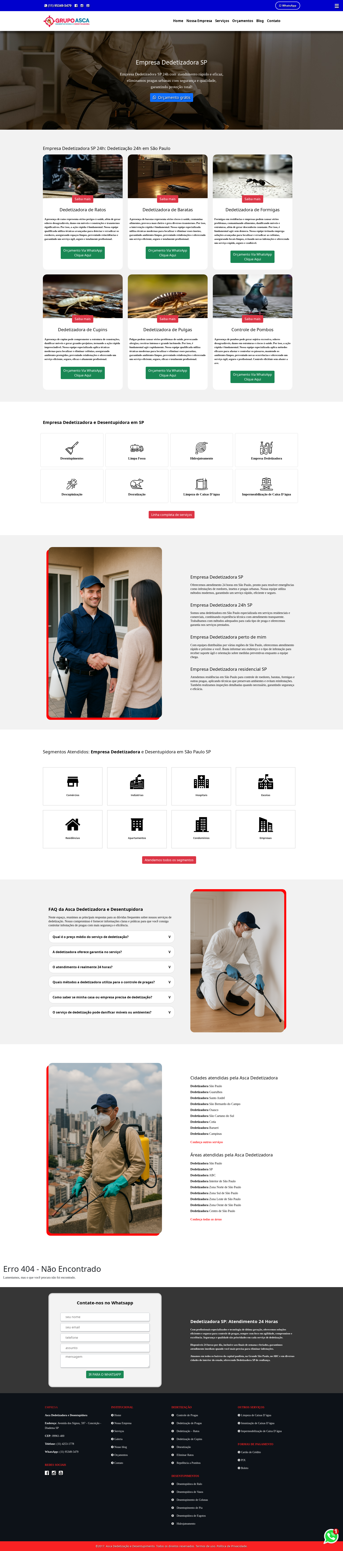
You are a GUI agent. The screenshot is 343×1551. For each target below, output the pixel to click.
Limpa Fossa (136, 458)
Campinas (206, 1133)
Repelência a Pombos (188, 1462)
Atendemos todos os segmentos (169, 860)
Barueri (204, 1127)
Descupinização (72, 494)
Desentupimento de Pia (189, 1507)
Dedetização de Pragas (189, 1423)
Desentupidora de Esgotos (191, 1515)
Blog (260, 20)
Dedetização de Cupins (189, 1439)
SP (201, 1169)
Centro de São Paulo (212, 1211)
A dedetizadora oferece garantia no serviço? (112, 952)
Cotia (203, 1121)
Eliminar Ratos (185, 1455)
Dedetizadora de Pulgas (167, 329)
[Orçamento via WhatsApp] (331, 1536)
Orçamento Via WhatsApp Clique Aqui (82, 252)
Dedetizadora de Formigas (252, 209)
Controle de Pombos (252, 329)
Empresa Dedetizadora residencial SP (228, 669)
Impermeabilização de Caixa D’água (266, 494)
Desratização (136, 494)
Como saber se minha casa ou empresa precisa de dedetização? (112, 997)
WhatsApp (288, 5)
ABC (203, 1175)
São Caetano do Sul (212, 1116)
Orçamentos (242, 20)
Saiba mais (83, 199)
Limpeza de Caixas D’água (201, 494)
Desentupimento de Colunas (192, 1499)
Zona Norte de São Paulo (215, 1187)
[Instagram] (82, 6)
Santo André (207, 1098)
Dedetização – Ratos (187, 1431)
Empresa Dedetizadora (266, 458)
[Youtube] (88, 6)
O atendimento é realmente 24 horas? (112, 967)
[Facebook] (76, 6)
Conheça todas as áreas (206, 1219)
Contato (273, 20)
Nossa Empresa (199, 20)
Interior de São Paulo (213, 1181)
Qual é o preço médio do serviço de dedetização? (112, 937)
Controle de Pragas (187, 1415)
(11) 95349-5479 (59, 5)
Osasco (204, 1110)
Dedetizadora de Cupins (82, 329)
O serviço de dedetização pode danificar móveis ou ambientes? (112, 1012)
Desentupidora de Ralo (189, 1483)
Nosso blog (120, 1447)
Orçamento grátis (174, 97)
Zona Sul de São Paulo (214, 1193)
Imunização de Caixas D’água (257, 1423)
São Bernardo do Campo (215, 1104)
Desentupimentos (71, 458)
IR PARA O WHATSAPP (105, 1374)
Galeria (118, 1439)
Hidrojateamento (201, 458)
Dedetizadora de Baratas (168, 209)
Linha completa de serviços (171, 514)
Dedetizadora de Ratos (83, 209)
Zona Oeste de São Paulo (215, 1205)
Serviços (222, 20)
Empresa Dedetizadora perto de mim (228, 637)
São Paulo (206, 1086)
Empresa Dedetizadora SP (216, 577)
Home (178, 20)
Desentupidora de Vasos (189, 1491)
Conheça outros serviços (206, 1142)
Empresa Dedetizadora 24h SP (221, 605)
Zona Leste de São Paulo (215, 1199)
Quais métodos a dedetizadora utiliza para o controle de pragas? (112, 982)
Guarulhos (206, 1092)
